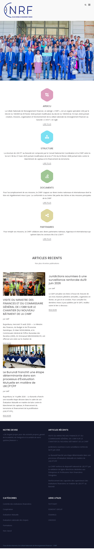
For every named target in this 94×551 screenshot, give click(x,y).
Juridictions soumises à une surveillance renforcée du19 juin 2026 (68, 448)
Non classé (7, 531)
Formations (7, 525)
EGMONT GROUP (55, 509)
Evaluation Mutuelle (10, 515)
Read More (7, 343)
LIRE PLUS (47, 54)
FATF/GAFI (52, 504)
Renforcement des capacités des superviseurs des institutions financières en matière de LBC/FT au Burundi (68, 483)
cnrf (7, 319)
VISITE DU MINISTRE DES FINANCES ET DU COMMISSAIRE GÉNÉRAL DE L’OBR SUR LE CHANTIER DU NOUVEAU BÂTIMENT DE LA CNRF (68, 438)
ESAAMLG (52, 515)
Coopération (8, 509)
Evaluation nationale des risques (15, 520)
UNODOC (52, 520)
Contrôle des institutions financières (17, 504)
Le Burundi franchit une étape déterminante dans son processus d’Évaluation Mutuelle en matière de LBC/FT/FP (69, 458)
